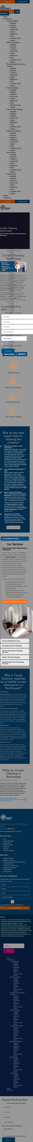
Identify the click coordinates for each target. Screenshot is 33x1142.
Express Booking (9, 354)
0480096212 (22, 354)
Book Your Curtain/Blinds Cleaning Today (14, 601)
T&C (2, 347)
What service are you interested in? (11, 335)
